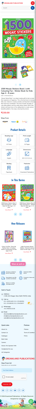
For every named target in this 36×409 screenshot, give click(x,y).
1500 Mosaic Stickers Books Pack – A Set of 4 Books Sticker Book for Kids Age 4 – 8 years (27, 205)
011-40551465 (9, 301)
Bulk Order (4, 339)
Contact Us (4, 333)
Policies (26, 329)
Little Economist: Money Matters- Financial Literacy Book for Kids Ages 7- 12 (9, 248)
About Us (4, 329)
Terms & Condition (29, 333)
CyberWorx (22, 399)
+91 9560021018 (9, 309)
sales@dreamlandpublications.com (14, 318)
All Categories (5, 352)
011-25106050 (19, 301)
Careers (3, 342)
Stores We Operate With (8, 346)
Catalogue (4, 336)
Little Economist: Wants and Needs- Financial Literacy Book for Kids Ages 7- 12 (27, 248)
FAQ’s (26, 336)
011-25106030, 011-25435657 (14, 303)
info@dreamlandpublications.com (13, 316)
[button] (32, 8)
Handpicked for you (7, 349)
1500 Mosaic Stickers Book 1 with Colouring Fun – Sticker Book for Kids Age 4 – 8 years (9, 205)
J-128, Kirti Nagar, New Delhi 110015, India (17, 296)
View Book (8, 210)
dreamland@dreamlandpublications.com (15, 314)
